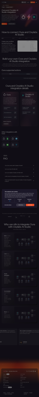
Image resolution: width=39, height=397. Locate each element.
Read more (24, 197)
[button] (8, 205)
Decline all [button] (21, 204)
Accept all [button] (30, 204)
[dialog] (19, 198)
